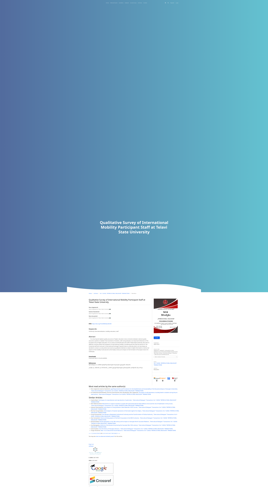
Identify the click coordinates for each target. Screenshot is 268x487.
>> (119, 433)
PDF (157, 337)
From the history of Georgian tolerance (109, 429)
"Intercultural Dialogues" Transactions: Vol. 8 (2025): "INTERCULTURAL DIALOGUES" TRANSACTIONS (124, 394)
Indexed (127, 2)
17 (110, 433)
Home (107, 2)
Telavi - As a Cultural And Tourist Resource (111, 430)
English (91, 444)
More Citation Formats (160, 356)
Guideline (121, 2)
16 (109, 433)
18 (112, 433)
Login (177, 2)
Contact (145, 2)
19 (113, 433)
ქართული (91, 446)
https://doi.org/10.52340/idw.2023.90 (101, 324)
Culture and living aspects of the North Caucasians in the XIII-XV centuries (119, 418)
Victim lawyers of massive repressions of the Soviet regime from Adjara (123, 411)
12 (103, 433)
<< (89, 433)
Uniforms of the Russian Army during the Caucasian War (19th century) (119, 425)
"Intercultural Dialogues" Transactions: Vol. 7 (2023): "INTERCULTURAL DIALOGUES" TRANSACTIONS (117, 405)
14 (106, 433)
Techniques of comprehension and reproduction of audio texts (115, 400)
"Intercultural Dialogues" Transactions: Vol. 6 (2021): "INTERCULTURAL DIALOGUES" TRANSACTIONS (117, 391)
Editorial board (113, 2)
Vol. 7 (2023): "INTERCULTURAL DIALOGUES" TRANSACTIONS (115, 293)
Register (172, 2)
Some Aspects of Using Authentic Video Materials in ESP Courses (120, 407)
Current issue (133, 2)
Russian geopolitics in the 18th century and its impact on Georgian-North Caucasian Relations (124, 421)
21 (117, 433)
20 (115, 433)
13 (104, 433)
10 (100, 433)
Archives (140, 2)
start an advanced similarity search (105, 436)
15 (107, 433)
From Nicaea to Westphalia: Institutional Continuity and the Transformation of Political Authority (127, 414)
